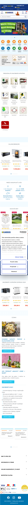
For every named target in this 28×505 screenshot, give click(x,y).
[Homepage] (9, 12)
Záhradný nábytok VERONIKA (10, 407)
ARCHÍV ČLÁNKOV (7, 416)
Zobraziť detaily (19, 257)
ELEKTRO (25, 44)
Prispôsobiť (13, 266)
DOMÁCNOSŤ (14, 44)
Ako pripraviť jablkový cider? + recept (12, 394)
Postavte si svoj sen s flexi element (12, 409)
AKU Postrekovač (7, 413)
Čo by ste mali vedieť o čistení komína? (13, 396)
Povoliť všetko (14, 261)
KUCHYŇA (2, 44)
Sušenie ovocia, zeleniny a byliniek (11, 411)
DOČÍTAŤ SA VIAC (7, 351)
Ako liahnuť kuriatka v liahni (9, 401)
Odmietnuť (14, 271)
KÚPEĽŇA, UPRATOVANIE (8, 45)
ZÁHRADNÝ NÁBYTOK (19, 51)
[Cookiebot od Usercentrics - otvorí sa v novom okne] (20, 232)
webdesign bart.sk (14, 503)
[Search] (25, 16)
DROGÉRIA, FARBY (19, 45)
